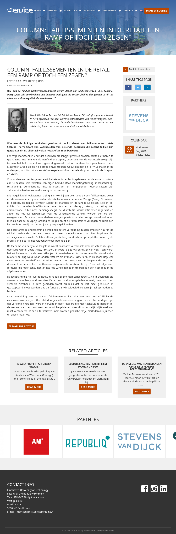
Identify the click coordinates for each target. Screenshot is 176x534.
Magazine (70, 10)
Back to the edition (140, 69)
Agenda (52, 10)
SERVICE (128, 10)
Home (37, 10)
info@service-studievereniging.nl (35, 511)
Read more (34, 387)
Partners (90, 10)
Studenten (109, 10)
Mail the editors (22, 326)
